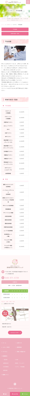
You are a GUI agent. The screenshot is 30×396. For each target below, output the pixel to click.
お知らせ (19, 343)
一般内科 (5, 359)
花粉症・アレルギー (20, 363)
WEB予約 (15, 394)
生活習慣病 (6, 366)
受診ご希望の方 (21, 351)
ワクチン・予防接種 (20, 366)
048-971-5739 (12, 277)
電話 (6, 394)
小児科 (16, 359)
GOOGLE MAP (15, 332)
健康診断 (5, 370)
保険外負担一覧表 (15, 33)
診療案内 (5, 356)
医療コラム (6, 374)
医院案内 (19, 347)
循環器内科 (6, 363)
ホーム (4, 343)
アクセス (25, 394)
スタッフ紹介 (6, 347)
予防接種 (15, 29)
